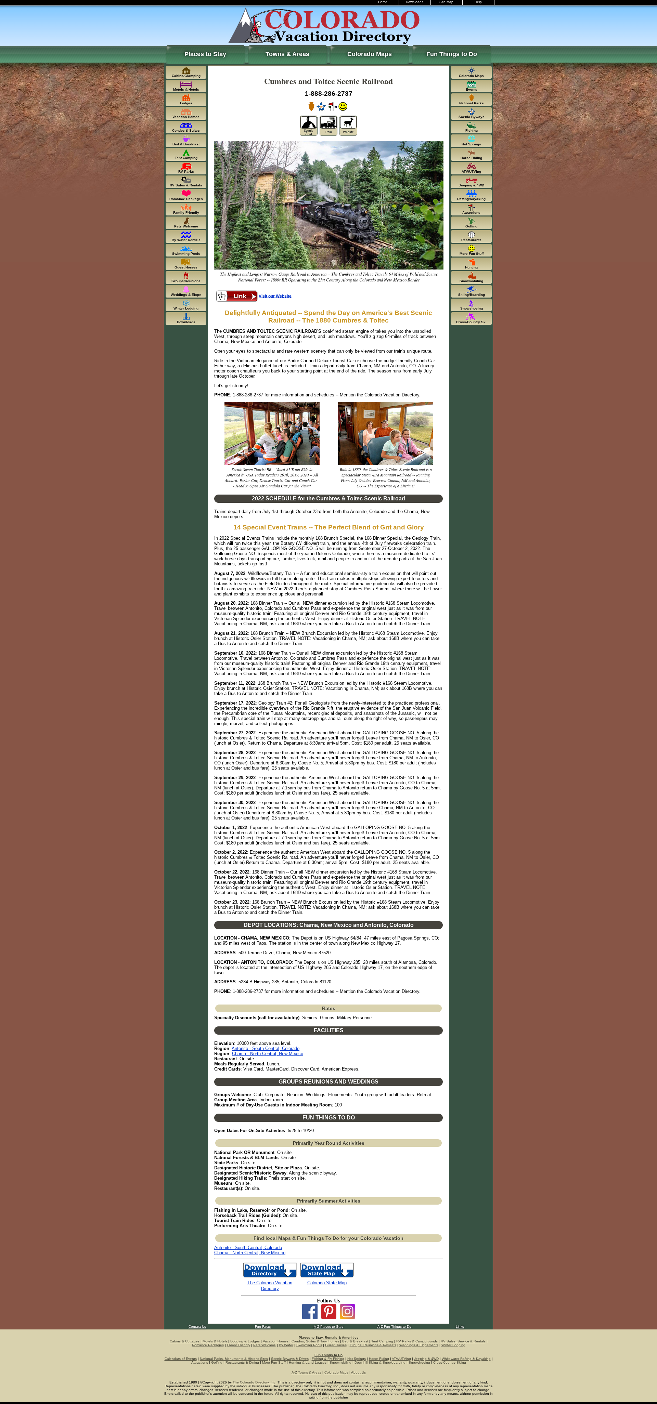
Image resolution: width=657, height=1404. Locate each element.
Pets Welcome (264, 1345)
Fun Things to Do (451, 54)
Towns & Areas (287, 54)
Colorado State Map (327, 1282)
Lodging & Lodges (245, 1341)
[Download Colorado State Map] (327, 1277)
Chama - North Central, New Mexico (267, 1053)
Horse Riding (379, 1359)
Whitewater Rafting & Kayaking (466, 1359)
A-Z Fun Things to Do (394, 1326)
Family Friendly (238, 1345)
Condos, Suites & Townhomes (315, 1341)
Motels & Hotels (215, 1341)
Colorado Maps (369, 54)
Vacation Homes (275, 1341)
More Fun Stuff (274, 1362)
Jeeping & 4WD (426, 1359)
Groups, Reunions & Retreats (373, 1345)
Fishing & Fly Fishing (328, 1359)
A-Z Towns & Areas (306, 1372)
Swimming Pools (309, 1345)
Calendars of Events (181, 1359)
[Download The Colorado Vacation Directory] (269, 1277)
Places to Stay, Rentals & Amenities (329, 1337)
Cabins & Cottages (184, 1341)
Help (478, 2)
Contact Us (197, 1326)
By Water (286, 1345)
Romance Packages (208, 1345)
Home (382, 2)
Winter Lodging (453, 1345)
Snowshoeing (419, 1362)
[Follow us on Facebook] (310, 1317)
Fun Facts (263, 1326)
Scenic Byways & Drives (290, 1359)
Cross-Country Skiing (449, 1362)
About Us (358, 1372)
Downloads (414, 2)
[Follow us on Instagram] (347, 1317)
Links (460, 1326)
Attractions (199, 1362)
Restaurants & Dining (242, 1362)
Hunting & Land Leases (307, 1362)
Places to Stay (205, 54)
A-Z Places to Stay (328, 1326)
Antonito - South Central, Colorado (265, 1048)
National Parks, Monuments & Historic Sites (234, 1359)
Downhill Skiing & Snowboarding (380, 1362)
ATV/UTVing (401, 1359)
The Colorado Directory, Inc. (254, 1382)
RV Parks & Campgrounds (417, 1341)
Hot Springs (356, 1359)
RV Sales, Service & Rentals (463, 1341)
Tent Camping (382, 1341)
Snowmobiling (340, 1362)
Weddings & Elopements (418, 1345)
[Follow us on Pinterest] (328, 1317)
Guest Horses (336, 1345)
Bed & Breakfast (355, 1341)
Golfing (216, 1362)
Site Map (446, 2)
